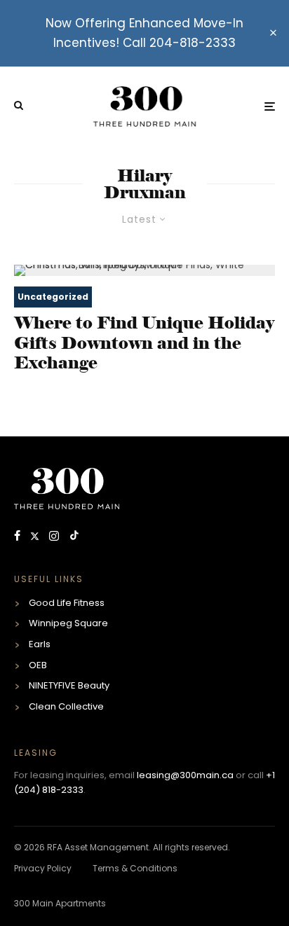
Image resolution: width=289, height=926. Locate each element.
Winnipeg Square (68, 623)
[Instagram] (55, 537)
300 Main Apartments (60, 903)
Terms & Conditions (135, 868)
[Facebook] (18, 537)
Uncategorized (53, 297)
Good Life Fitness (67, 602)
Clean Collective (66, 706)
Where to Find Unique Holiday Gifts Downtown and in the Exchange (144, 343)
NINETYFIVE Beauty (69, 685)
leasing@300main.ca (185, 775)
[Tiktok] (74, 537)
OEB (38, 665)
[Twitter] (36, 537)
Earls (40, 644)
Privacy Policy (43, 868)
